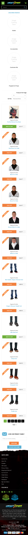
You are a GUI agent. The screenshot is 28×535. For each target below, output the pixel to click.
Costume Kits (14, 67)
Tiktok (2, 492)
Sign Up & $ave (5, 481)
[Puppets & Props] (14, 77)
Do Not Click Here (14, 447)
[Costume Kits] (14, 59)
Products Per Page (21, 92)
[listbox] (19, 95)
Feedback (4, 479)
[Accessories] (14, 41)
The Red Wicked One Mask (14, 122)
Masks (14, 30)
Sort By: (10, 98)
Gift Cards (4, 465)
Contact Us (4, 458)
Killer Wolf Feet (14, 332)
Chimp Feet (14, 358)
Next (14, 424)
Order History (4, 477)
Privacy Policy (5, 468)
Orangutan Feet (14, 385)
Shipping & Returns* (6, 470)
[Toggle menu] (2, 3)
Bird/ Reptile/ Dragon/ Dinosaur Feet (14, 279)
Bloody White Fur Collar (14, 227)
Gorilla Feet (14, 411)
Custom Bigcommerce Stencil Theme (11, 529)
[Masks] (14, 22)
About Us (3, 461)
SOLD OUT (9, 152)
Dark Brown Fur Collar (14, 148)
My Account (4, 472)
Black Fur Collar (14, 174)
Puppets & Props (14, 85)
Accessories (14, 49)
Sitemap (14, 523)
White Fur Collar (14, 253)
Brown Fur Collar (14, 200)
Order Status (4, 475)
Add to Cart (9, 126)
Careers (3, 463)
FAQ (2, 484)
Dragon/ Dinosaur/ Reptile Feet (14, 306)
